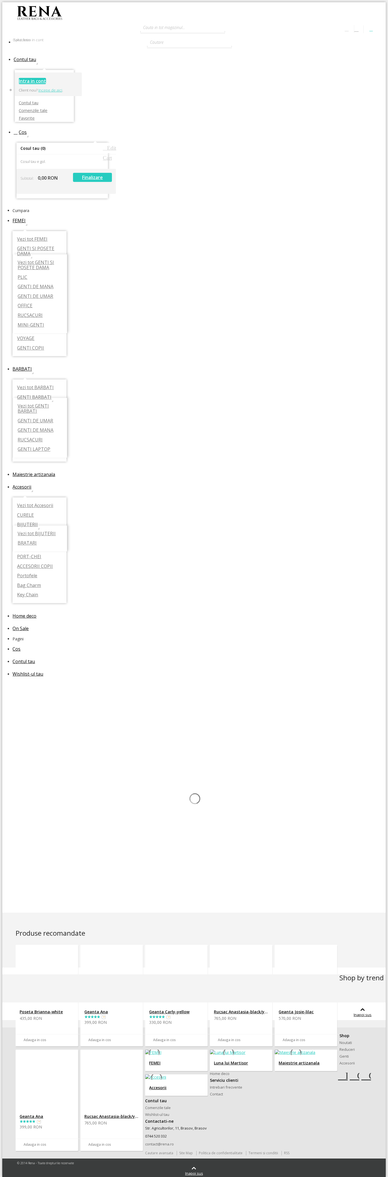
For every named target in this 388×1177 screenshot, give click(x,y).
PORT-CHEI (29, 556)
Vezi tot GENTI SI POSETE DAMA (36, 265)
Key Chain (27, 594)
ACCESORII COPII (35, 566)
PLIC (22, 277)
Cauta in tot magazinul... (164, 27)
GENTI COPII (30, 348)
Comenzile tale (33, 110)
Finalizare (92, 177)
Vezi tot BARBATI (35, 387)
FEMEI (19, 220)
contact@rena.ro (159, 1144)
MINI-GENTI (31, 325)
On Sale (20, 628)
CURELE (25, 515)
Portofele (27, 575)
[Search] (230, 27)
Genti (344, 1056)
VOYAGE (25, 338)
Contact (216, 1094)
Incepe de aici (50, 90)
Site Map (186, 1153)
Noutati (345, 1042)
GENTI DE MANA (35, 286)
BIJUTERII (27, 524)
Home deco (24, 616)
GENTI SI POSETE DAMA (35, 251)
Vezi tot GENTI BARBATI (33, 408)
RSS (286, 1153)
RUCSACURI (30, 315)
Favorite (27, 118)
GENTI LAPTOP (34, 449)
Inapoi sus (363, 1014)
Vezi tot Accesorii (35, 505)
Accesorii (21, 487)
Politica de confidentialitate (221, 1153)
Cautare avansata (159, 1153)
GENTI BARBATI (34, 397)
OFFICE (25, 305)
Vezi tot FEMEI (32, 239)
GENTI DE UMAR (35, 296)
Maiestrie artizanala (33, 474)
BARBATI (22, 369)
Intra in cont (32, 81)
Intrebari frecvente (226, 1087)
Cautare (157, 42)
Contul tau (28, 59)
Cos (22, 132)
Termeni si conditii (263, 1153)
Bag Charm (29, 585)
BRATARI (27, 543)
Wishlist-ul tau (27, 674)
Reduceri (347, 1049)
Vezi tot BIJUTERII (37, 533)
